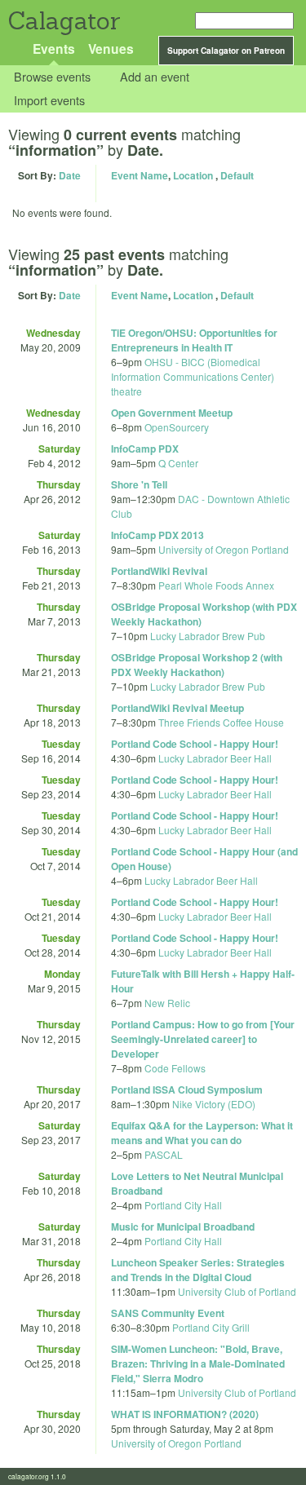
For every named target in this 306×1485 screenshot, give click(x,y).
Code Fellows (175, 1068)
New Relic (167, 1003)
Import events (49, 99)
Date (70, 175)
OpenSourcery (176, 427)
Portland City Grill (211, 1327)
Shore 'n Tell (139, 484)
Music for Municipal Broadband (183, 1226)
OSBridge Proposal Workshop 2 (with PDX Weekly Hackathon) (196, 664)
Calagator (63, 20)
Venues (111, 48)
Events (54, 48)
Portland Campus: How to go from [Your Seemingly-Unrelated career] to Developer (203, 1039)
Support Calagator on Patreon (226, 50)
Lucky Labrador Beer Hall (215, 758)
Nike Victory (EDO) (213, 1104)
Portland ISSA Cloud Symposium (187, 1089)
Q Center (178, 463)
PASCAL (163, 1154)
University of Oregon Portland (223, 549)
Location (193, 175)
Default (237, 175)
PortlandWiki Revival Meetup (177, 708)
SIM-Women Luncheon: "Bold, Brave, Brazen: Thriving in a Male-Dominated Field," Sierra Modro (198, 1363)
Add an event (154, 77)
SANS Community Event (167, 1313)
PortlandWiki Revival (159, 571)
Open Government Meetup (172, 412)
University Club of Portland (237, 1291)
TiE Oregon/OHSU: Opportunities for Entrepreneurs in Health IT (194, 340)
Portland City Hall (183, 1205)
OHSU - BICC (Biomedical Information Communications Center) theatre (192, 376)
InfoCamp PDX (145, 448)
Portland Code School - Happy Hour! (194, 743)
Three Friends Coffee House (221, 722)
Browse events (52, 77)
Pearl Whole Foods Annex (216, 585)
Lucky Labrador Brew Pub (207, 636)
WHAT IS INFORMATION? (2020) (185, 1414)
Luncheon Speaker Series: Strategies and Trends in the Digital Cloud (198, 1269)
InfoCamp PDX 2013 (157, 535)
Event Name (139, 175)
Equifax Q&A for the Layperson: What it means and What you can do (202, 1132)
